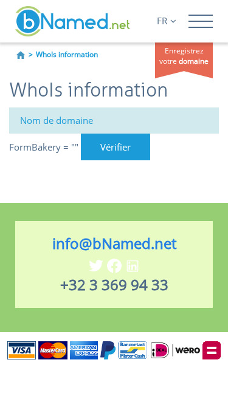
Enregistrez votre (184, 56)
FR (162, 21)
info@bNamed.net (114, 243)
